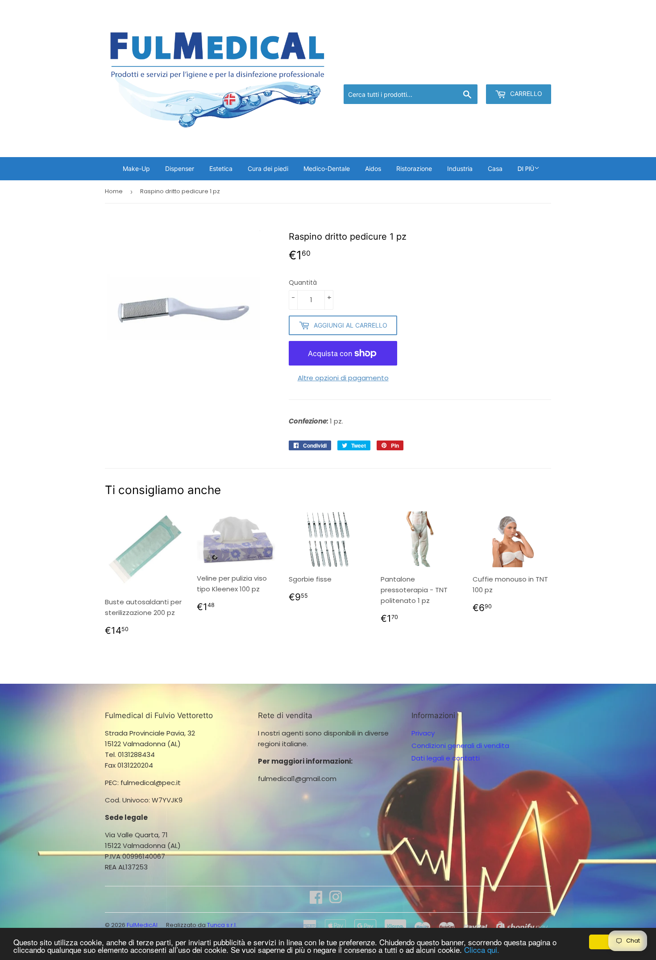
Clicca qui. (481, 949)
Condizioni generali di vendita (460, 745)
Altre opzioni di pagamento (343, 377)
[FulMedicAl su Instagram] (335, 900)
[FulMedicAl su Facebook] (316, 900)
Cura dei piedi (268, 168)
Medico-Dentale (326, 168)
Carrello (525, 93)
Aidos (373, 168)
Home (114, 191)
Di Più (526, 168)
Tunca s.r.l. (222, 925)
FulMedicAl (142, 925)
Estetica (221, 168)
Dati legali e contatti (445, 758)
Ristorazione (414, 168)
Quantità (303, 282)
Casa (495, 168)
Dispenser (179, 168)
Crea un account (525, 73)
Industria (460, 168)
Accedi (477, 73)
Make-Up (136, 168)
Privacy (423, 733)
